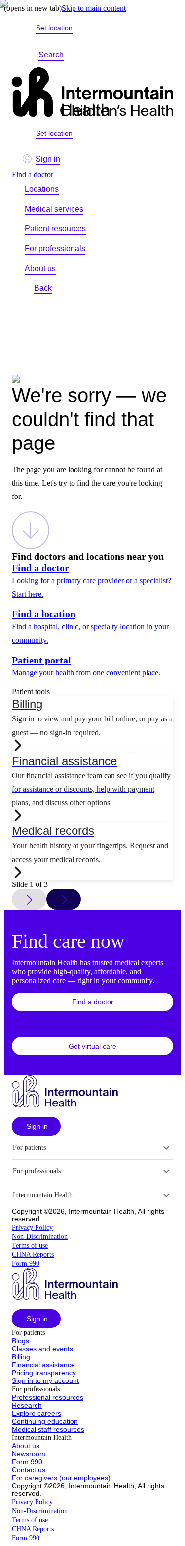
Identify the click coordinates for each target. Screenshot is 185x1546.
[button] (92, 1002)
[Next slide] (63, 899)
